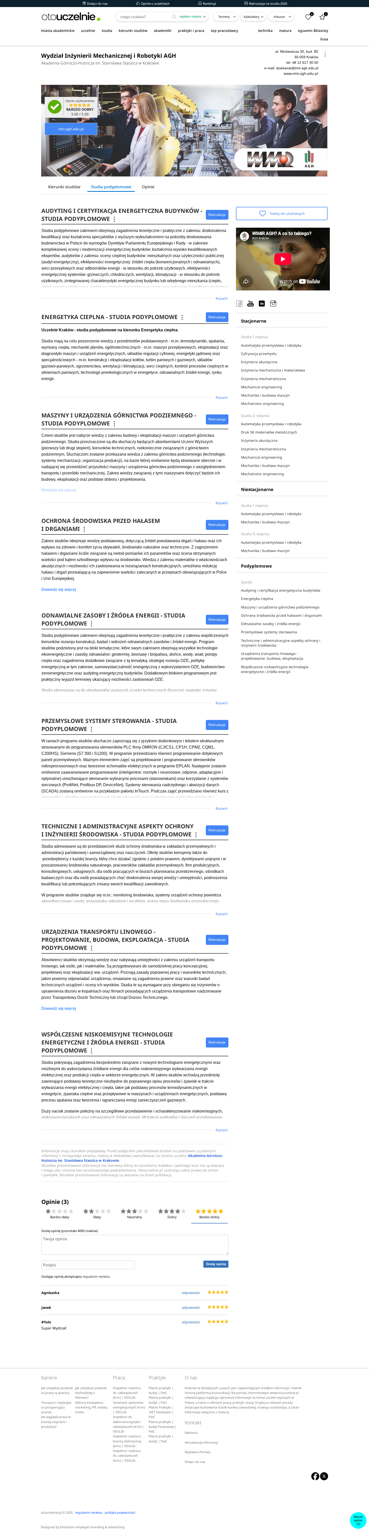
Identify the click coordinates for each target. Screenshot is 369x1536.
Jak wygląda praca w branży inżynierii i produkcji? (56, 1422)
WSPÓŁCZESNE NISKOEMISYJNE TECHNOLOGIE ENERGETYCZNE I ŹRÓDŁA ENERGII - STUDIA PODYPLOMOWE (107, 1042)
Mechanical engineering (261, 387)
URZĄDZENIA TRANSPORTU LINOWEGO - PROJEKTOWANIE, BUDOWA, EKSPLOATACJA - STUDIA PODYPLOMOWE (115, 940)
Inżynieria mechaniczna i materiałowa (273, 370)
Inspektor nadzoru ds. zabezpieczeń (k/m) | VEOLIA (127, 1393)
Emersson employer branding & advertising (92, 1527)
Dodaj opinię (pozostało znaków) (69, 1230)
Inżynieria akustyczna (259, 361)
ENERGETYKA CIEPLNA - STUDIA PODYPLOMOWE (113, 317)
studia (107, 30)
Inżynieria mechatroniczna (263, 378)
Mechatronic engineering (262, 403)
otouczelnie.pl (51, 1512)
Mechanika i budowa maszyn (265, 395)
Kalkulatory (251, 17)
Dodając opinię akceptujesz (75, 1276)
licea (324, 39)
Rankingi (209, 3)
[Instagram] (273, 303)
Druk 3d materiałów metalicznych (269, 432)
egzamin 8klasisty (313, 30)
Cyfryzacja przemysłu (259, 353)
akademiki (162, 30)
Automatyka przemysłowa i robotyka (271, 345)
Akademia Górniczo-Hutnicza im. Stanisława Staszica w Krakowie (100, 63)
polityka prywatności (120, 1512)
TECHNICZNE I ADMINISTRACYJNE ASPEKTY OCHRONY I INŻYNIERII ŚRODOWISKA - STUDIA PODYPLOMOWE (120, 830)
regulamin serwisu (96, 1276)
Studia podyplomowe (111, 187)
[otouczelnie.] (71, 16)
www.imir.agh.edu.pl (301, 73)
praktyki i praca (191, 30)
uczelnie (88, 30)
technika (265, 30)
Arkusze (279, 17)
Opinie (148, 187)
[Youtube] (250, 303)
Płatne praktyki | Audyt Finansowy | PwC (162, 1427)
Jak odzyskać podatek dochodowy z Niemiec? (91, 1393)
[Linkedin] (262, 303)
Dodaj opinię (216, 1264)
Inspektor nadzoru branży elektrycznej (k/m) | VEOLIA (127, 1441)
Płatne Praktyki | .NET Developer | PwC (161, 1412)
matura (285, 30)
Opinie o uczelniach (155, 3)
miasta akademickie (58, 30)
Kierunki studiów (64, 187)
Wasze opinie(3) (358, 1520)
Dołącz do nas (97, 3)
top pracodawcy (224, 30)
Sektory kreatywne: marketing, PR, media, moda (91, 1407)
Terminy (224, 17)
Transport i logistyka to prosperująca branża (56, 1407)
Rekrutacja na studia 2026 (267, 3)
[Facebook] (239, 303)
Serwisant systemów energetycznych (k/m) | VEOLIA (129, 1407)
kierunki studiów (133, 30)
